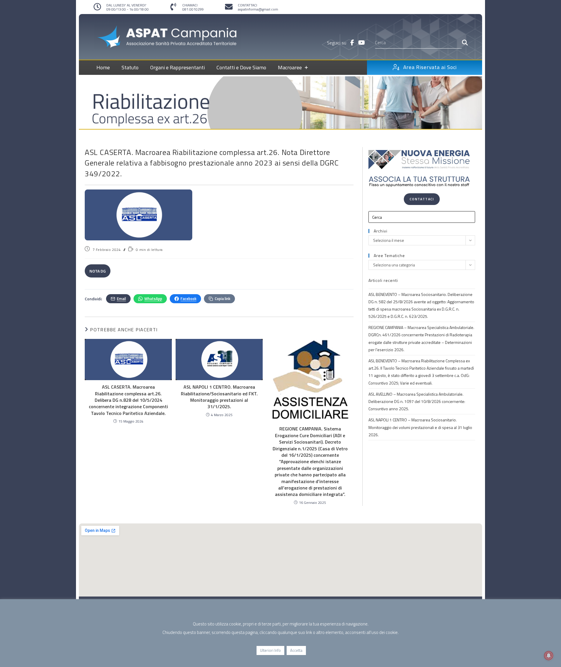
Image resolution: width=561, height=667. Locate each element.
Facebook (188, 298)
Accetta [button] (296, 650)
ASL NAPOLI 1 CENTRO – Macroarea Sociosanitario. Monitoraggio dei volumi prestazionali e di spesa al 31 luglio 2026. (420, 427)
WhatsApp (153, 298)
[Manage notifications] (548, 655)
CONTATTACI (247, 5)
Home (103, 67)
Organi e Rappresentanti (177, 67)
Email (121, 298)
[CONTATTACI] (229, 7)
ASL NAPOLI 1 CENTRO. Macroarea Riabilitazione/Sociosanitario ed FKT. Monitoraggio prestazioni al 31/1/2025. (219, 397)
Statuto (130, 67)
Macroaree (290, 67)
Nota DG (97, 271)
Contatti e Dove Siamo (241, 67)
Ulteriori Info (270, 650)
